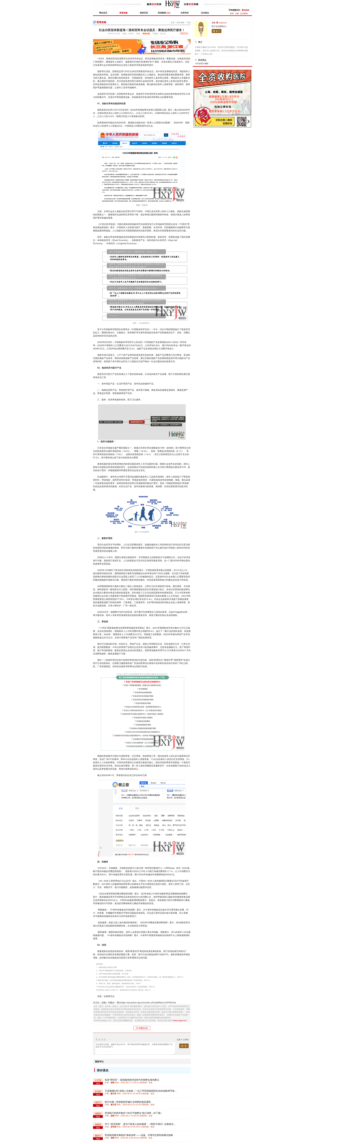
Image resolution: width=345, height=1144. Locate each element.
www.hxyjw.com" (180, 1020)
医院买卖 (144, 12)
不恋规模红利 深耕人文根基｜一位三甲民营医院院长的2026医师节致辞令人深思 (145, 1090)
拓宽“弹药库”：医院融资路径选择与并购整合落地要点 (132, 1079)
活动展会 (205, 12)
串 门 (218, 31)
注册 (237, 13)
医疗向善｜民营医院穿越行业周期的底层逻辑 (128, 1101)
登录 (232, 13)
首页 (173, 22)
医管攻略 (124, 12)
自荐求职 (185, 12)
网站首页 (103, 12)
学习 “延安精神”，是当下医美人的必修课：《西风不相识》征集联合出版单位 (144, 1124)
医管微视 (164, 12)
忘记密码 (244, 13)
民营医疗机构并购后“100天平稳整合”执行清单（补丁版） (134, 1112)
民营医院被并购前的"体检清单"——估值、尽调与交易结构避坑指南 (139, 1135)
